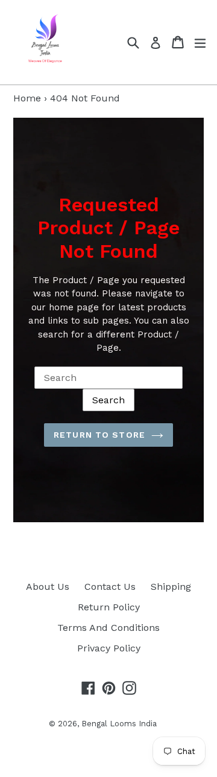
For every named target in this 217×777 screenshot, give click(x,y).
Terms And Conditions (108, 627)
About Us (47, 586)
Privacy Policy (108, 648)
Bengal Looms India (119, 723)
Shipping (171, 586)
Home (27, 98)
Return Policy (109, 607)
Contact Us (110, 586)
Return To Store (99, 435)
